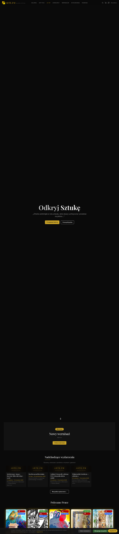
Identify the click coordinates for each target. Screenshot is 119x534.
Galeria (34, 2)
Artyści (42, 2)
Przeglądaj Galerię (52, 222)
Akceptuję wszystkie (100, 531)
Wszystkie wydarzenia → (59, 491)
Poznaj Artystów (67, 222)
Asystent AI (113, 530)
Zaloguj (114, 2)
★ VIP (48, 2)
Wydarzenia (75, 2)
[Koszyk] (105, 3)
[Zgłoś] (109, 3)
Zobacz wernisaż (59, 443)
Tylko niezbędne (85, 531)
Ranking (85, 2)
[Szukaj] (102, 3)
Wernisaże (65, 2)
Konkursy (56, 2)
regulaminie (40, 532)
